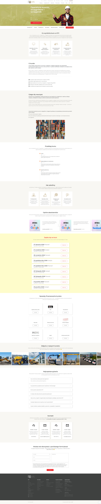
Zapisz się (64, 250)
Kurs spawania (58, 492)
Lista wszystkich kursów (40, 481)
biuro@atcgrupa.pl (67, 436)
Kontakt (62, 0)
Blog (54, 0)
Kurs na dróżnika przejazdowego (58, 482)
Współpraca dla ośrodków (50, 482)
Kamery (29, 486)
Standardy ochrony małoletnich (30, 490)
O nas (42, 0)
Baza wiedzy (58, 0)
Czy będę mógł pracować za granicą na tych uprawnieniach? (42, 402)
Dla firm (47, 481)
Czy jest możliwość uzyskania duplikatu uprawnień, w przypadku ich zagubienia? (45, 406)
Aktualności (45, 0)
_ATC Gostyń (30, 494)
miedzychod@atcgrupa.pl (69, 494)
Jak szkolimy (39, 486)
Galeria (38, 487)
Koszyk (66, 0)
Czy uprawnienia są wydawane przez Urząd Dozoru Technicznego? (43, 385)
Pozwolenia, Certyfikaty (49, 486)
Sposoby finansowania (40, 485)
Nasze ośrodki (30, 485)
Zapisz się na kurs (36, 22)
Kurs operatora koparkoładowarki (58, 489)
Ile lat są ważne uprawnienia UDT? (37, 389)
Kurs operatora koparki (59, 491)
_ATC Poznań (31, 495)
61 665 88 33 (33, 436)
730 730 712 (56, 436)
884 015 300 (67, 493)
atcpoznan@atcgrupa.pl (44, 436)
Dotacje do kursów (50, 0)
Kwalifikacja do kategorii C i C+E (59, 487)
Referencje (29, 482)
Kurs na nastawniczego (59, 484)
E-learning (38, 488)
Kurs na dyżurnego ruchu (59, 483)
